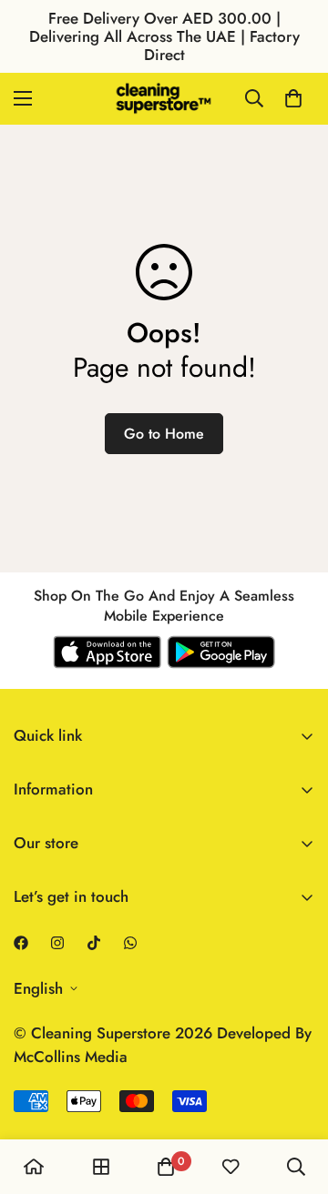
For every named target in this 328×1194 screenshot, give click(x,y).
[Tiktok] (94, 943)
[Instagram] (57, 943)
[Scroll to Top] (295, 1097)
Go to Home (164, 433)
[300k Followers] (21, 943)
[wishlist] (230, 1167)
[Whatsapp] (130, 943)
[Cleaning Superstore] (164, 99)
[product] (34, 1167)
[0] (293, 98)
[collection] (101, 1167)
